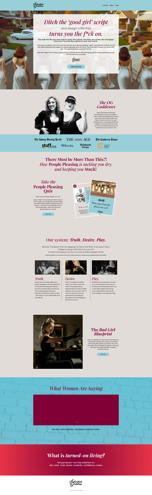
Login (117, 5)
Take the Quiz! (76, 67)
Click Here (48, 214)
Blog (111, 5)
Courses (105, 5)
